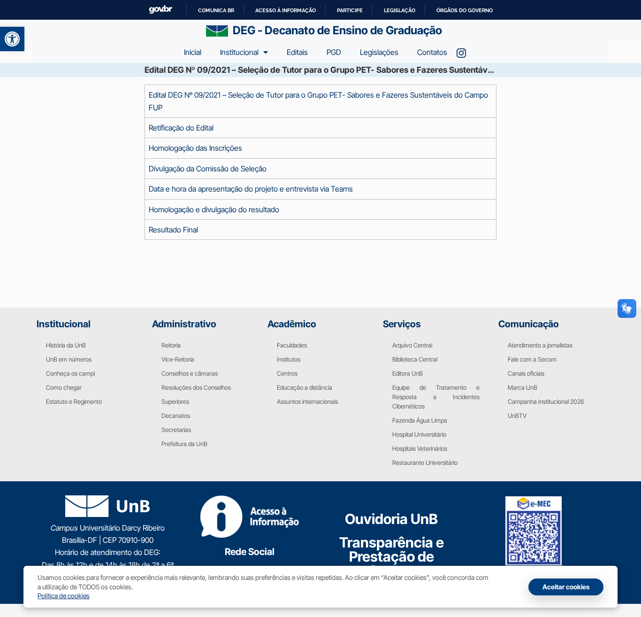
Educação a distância (304, 387)
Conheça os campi (70, 373)
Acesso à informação (285, 10)
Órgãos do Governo (464, 10)
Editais (297, 52)
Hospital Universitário (419, 434)
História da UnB (66, 345)
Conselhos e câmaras (189, 373)
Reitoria (171, 345)
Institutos (288, 359)
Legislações (379, 52)
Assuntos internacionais (307, 401)
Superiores (175, 401)
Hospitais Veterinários (419, 448)
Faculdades (292, 345)
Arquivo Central (412, 345)
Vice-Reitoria (177, 359)
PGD (334, 52)
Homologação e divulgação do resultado (214, 209)
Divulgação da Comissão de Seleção (208, 168)
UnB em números (69, 359)
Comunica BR (216, 10)
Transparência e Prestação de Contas (391, 556)
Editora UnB (407, 373)
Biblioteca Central (414, 359)
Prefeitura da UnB (184, 443)
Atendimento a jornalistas (540, 345)
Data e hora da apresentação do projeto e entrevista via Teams (251, 188)
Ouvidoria (391, 518)
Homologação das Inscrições (195, 148)
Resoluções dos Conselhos (196, 387)
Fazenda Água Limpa (419, 420)
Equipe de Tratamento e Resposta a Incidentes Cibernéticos (436, 397)
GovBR (160, 9)
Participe (350, 10)
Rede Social (250, 551)
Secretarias (176, 429)
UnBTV (517, 415)
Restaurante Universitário (425, 462)
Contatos (432, 52)
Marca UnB (522, 387)
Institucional (239, 52)
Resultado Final (173, 229)
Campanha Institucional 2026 (546, 401)
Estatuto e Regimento (74, 401)
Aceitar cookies (565, 587)
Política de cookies (64, 596)
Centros (287, 373)
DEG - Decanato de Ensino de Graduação (337, 30)
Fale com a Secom (532, 359)
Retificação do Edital (181, 127)
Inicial (192, 52)
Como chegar (64, 387)
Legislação (399, 10)
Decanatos (175, 415)
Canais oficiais (526, 373)
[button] (12, 39)
